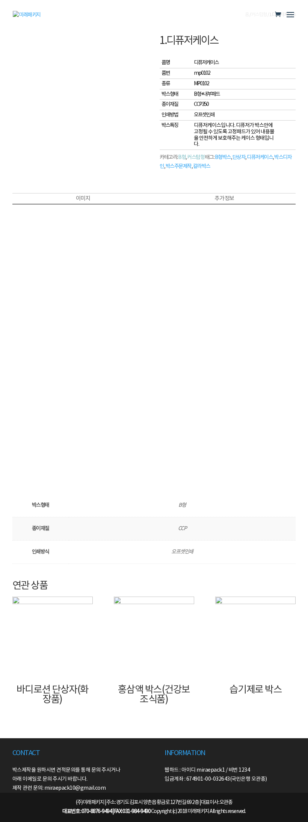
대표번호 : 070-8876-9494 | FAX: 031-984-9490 (106, 811)
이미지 (83, 198)
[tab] (83, 198)
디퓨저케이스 (260, 157)
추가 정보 (224, 198)
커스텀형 (195, 157)
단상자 (239, 157)
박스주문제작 (179, 166)
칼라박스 (201, 166)
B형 (182, 157)
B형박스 (223, 157)
